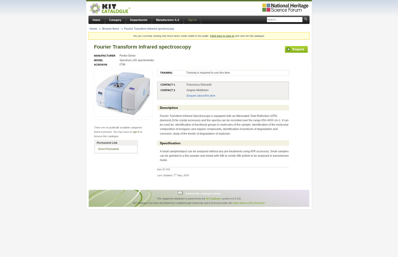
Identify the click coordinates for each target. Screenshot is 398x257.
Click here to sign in (222, 36)
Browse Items (110, 28)
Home (96, 20)
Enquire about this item (201, 95)
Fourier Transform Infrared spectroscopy (149, 28)
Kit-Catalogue (213, 198)
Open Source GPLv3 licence (249, 203)
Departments (138, 20)
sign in (136, 131)
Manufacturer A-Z (167, 20)
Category (115, 20)
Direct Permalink (108, 149)
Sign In (192, 20)
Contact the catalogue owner (202, 193)
